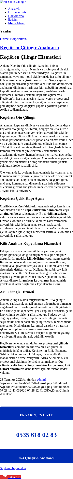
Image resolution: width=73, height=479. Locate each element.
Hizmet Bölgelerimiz (13, 39)
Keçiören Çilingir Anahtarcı (29, 47)
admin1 (41, 379)
